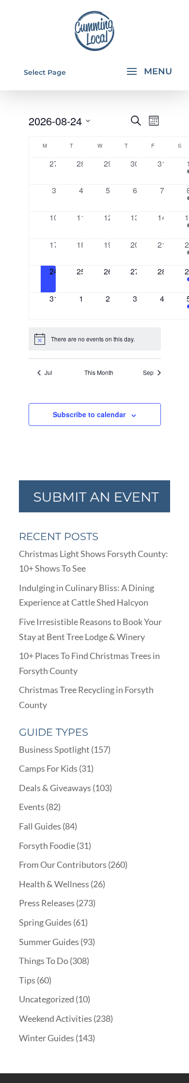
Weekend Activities (55, 1018)
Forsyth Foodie (47, 845)
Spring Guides (45, 922)
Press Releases (47, 902)
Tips (27, 980)
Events (32, 806)
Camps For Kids (48, 768)
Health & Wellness (54, 884)
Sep (148, 372)
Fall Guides (40, 826)
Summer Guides (49, 941)
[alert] (95, 339)
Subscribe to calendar (89, 414)
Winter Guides (46, 1037)
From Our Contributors (63, 864)
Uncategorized (46, 999)
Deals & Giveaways (55, 787)
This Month (98, 372)
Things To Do (43, 960)
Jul (48, 372)
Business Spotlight (54, 749)
